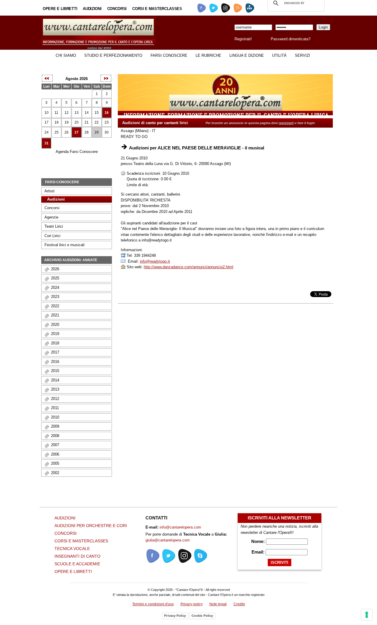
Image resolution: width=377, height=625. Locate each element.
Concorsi (117, 8)
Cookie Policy (202, 616)
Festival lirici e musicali (64, 245)
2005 (55, 463)
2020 (55, 324)
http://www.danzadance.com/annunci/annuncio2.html (188, 267)
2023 (55, 296)
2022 (55, 306)
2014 (55, 380)
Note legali (218, 604)
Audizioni (92, 8)
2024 (55, 287)
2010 (55, 417)
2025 (55, 278)
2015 (55, 371)
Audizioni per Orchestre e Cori (90, 525)
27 (77, 132)
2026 (55, 269)
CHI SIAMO (66, 55)
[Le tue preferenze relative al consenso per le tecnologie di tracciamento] (366, 614)
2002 (55, 473)
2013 (55, 389)
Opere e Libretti (60, 8)
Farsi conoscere (169, 55)
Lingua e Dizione (246, 55)
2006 (55, 454)
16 (107, 113)
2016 (55, 361)
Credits (239, 604)
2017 (55, 352)
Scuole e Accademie (77, 563)
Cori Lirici (52, 236)
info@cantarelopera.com (180, 527)
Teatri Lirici (53, 226)
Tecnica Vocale (72, 548)
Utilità (279, 55)
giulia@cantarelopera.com (167, 540)
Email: (259, 551)
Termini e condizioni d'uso (153, 604)
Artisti (49, 191)
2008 (55, 436)
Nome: (258, 541)
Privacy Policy (175, 616)
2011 (55, 408)
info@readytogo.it (155, 261)
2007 (55, 445)
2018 (55, 343)
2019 (55, 333)
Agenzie (51, 217)
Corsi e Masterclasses (157, 8)
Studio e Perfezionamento (113, 55)
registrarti (286, 123)
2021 (55, 315)
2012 (55, 398)
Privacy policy (192, 604)
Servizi (302, 55)
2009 (55, 426)
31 (46, 143)
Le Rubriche (208, 55)
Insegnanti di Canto (77, 556)
